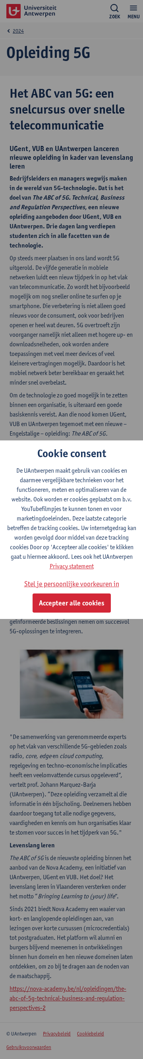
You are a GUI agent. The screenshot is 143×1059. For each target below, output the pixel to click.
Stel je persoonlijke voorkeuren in (71, 584)
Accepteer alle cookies (71, 603)
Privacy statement (72, 566)
